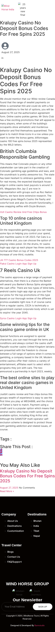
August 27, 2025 (9, 487)
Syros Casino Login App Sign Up (18, 318)
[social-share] (1, 450)
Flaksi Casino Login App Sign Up (18, 263)
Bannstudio (39, 625)
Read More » (7, 491)
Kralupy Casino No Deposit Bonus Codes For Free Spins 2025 (27, 476)
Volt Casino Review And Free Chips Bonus (23, 212)
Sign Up (42, 607)
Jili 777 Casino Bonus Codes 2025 (19, 260)
